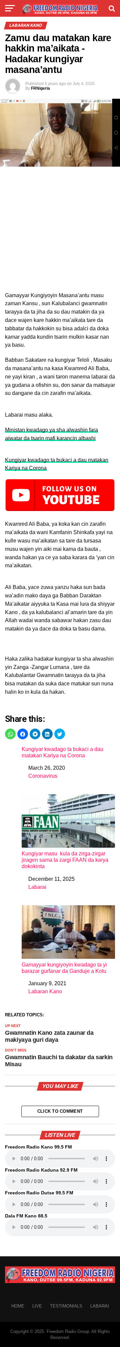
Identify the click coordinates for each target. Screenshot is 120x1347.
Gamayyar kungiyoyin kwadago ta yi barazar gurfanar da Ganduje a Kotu (64, 968)
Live (37, 1306)
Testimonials (66, 1306)
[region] (60, 223)
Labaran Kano (45, 991)
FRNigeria (40, 88)
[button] (10, 734)
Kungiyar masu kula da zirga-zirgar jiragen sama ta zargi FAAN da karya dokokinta (65, 860)
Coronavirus (42, 776)
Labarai (37, 887)
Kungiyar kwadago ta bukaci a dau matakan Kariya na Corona (62, 752)
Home (17, 1306)
